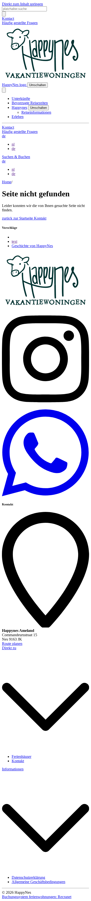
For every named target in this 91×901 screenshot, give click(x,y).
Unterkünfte (21, 98)
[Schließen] (4, 90)
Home (6, 182)
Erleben (18, 117)
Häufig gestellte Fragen (20, 23)
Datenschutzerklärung (28, 877)
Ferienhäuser (21, 756)
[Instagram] (45, 407)
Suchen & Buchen (16, 157)
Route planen (12, 644)
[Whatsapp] (45, 495)
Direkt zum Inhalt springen (22, 4)
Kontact (8, 18)
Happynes (19, 107)
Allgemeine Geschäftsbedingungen (38, 882)
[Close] (4, 13)
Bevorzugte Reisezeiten (30, 103)
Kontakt (40, 218)
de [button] (4, 136)
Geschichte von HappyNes (32, 246)
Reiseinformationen (36, 112)
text (14, 241)
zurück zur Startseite (18, 218)
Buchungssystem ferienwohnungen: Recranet (36, 897)
